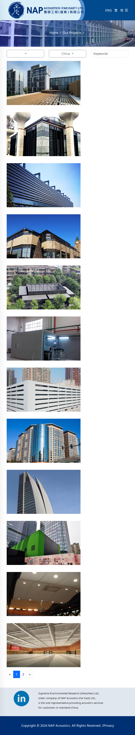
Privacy (108, 725)
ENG (108, 10)
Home (53, 32)
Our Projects (72, 32)
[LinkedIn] (21, 696)
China (66, 53)
